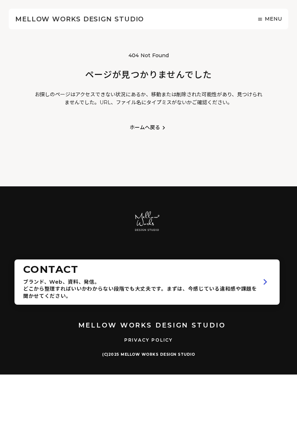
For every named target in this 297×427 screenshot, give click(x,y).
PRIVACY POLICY (148, 340)
